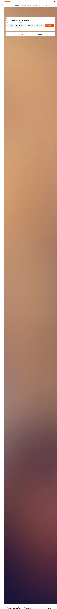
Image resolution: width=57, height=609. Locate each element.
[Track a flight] (1, 18)
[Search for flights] (1, 5)
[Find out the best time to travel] (1, 20)
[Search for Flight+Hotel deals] (1, 12)
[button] (2, 2)
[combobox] (21, 22)
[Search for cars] (1, 10)
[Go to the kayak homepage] (7, 1)
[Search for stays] (1, 7)
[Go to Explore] (1, 15)
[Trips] (1, 23)
